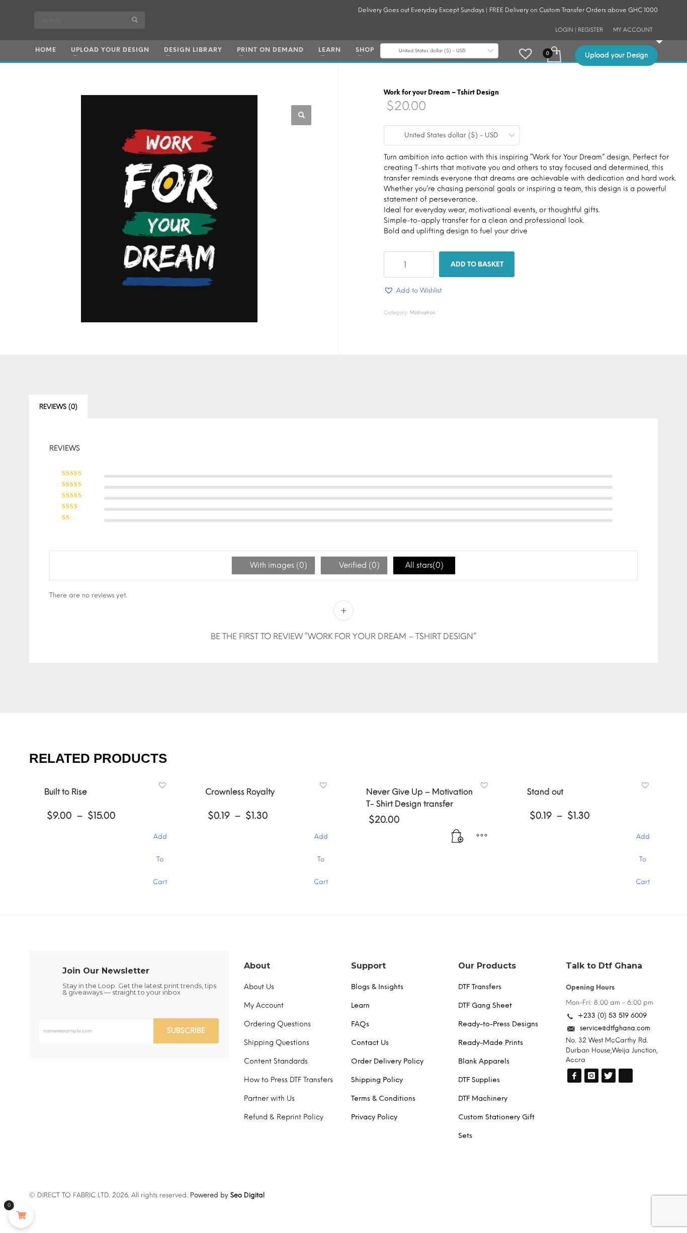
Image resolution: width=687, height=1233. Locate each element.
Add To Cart (160, 1038)
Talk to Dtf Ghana (604, 1163)
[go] (135, 19)
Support (368, 1163)
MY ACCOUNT (633, 30)
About (257, 1163)
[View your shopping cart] (553, 53)
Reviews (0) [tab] (58, 406)
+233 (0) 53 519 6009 (612, 1213)
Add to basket (477, 264)
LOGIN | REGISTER (579, 30)
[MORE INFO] (482, 1038)
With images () (277, 565)
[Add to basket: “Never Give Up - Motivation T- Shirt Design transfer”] (462, 1038)
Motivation (423, 312)
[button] (301, 115)
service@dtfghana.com (615, 1225)
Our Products (487, 1163)
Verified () (359, 565)
